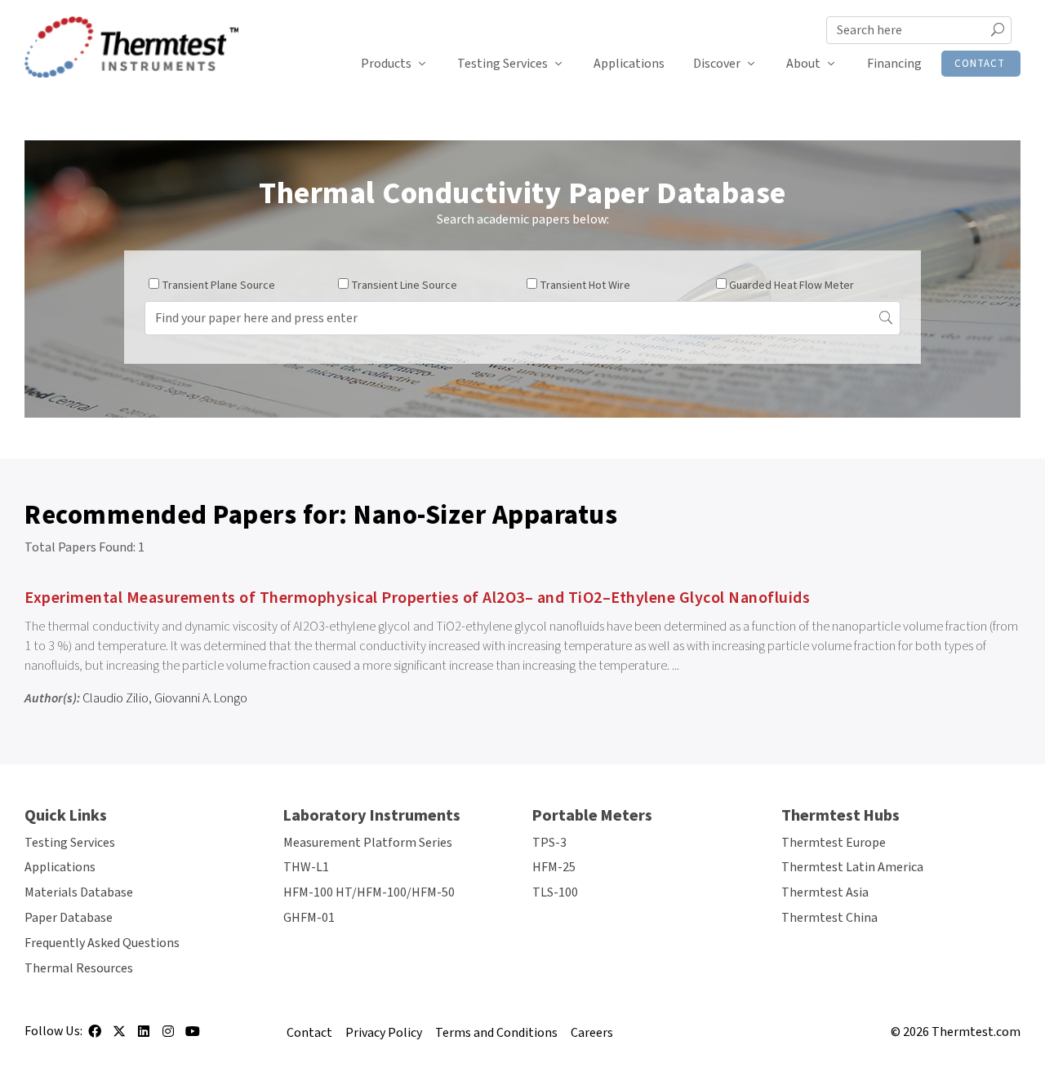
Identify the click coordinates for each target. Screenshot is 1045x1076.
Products (386, 64)
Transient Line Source (404, 285)
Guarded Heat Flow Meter (791, 285)
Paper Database (68, 918)
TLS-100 (555, 892)
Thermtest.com (976, 1032)
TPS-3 (549, 843)
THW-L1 (306, 867)
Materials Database (78, 892)
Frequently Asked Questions (102, 943)
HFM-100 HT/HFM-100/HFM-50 (369, 892)
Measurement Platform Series (367, 843)
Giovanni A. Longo (200, 698)
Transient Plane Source (218, 285)
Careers (592, 1033)
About (803, 64)
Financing (894, 64)
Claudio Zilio (115, 698)
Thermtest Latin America (852, 867)
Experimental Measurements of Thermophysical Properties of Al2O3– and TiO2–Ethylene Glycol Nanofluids (417, 598)
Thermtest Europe (833, 843)
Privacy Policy (383, 1033)
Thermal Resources (78, 968)
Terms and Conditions (496, 1033)
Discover (716, 64)
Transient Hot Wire (585, 285)
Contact (979, 63)
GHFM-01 (309, 918)
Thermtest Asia (825, 892)
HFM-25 (554, 867)
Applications (629, 64)
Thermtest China (829, 918)
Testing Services (502, 64)
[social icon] (94, 1037)
